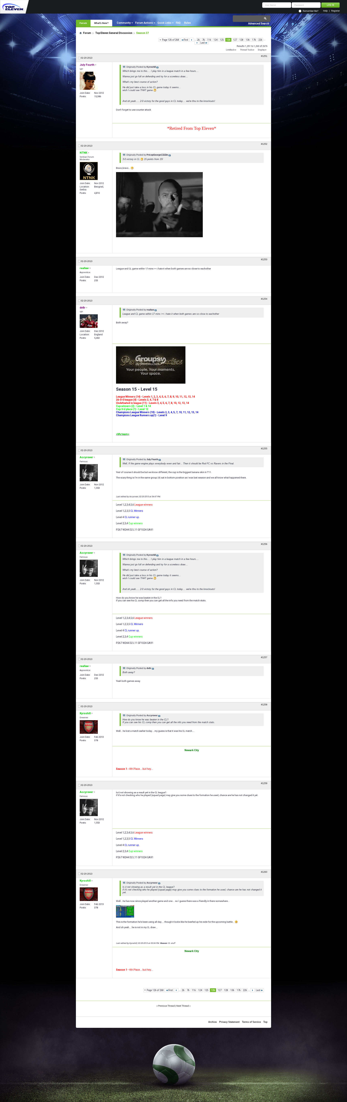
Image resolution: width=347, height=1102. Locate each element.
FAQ (178, 22)
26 (198, 39)
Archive (212, 1022)
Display (261, 50)
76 (203, 39)
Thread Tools (246, 50)
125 (222, 39)
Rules (187, 22)
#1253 (264, 259)
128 (241, 39)
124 (215, 39)
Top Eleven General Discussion (113, 32)
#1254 (264, 299)
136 (248, 39)
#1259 (264, 783)
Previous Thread (166, 1005)
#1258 (264, 704)
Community (124, 22)
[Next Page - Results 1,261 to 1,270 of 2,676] (197, 43)
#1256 (264, 544)
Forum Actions (144, 22)
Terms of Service (251, 1022)
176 (254, 39)
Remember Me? (310, 11)
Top (265, 1022)
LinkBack (230, 50)
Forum (83, 23)
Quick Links (164, 22)
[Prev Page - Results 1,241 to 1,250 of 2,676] (191, 40)
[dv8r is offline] (89, 321)
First (186, 39)
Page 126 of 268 (170, 39)
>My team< (122, 434)
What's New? (101, 23)
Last (202, 42)
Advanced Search (258, 23)
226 (260, 39)
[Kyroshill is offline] (89, 727)
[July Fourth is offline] (89, 81)
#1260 (264, 872)
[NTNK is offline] (89, 171)
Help (325, 11)
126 (228, 39)
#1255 (264, 448)
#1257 (264, 657)
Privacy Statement (229, 1022)
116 (209, 39)
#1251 (264, 56)
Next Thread (182, 1005)
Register (335, 11)
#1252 (264, 144)
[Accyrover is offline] (89, 472)
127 (235, 39)
